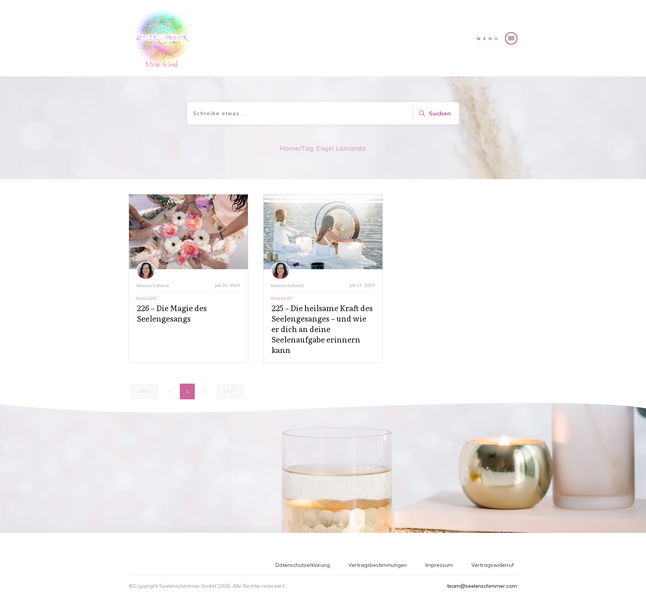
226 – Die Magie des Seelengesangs (172, 313)
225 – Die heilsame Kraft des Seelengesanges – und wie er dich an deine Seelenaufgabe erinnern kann (322, 328)
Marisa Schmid (152, 285)
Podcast (146, 298)
